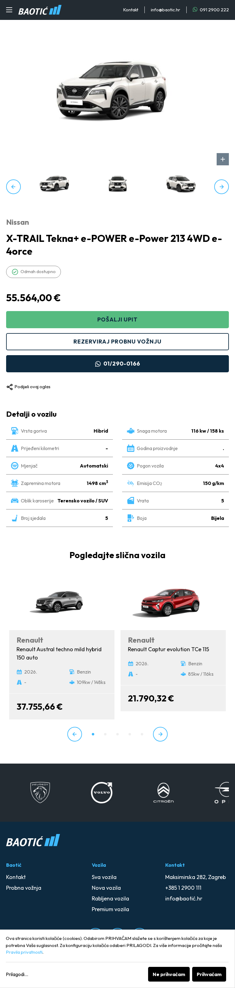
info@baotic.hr (165, 10)
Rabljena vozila (110, 898)
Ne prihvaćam (169, 974)
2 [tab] (105, 734)
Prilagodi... (17, 974)
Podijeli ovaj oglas (32, 386)
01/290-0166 (121, 363)
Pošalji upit (117, 319)
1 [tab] (93, 734)
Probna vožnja (23, 887)
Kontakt (130, 10)
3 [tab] (117, 734)
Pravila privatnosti (24, 952)
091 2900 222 (214, 10)
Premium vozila (110, 909)
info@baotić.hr (183, 898)
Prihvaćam (209, 974)
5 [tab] (142, 734)
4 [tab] (130, 734)
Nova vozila (106, 887)
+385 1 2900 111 (183, 887)
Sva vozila (104, 877)
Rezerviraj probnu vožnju (117, 341)
